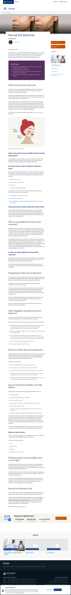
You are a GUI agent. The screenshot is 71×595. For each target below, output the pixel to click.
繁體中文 (13, 579)
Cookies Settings (49, 589)
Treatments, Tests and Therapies (21, 566)
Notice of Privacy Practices (53, 582)
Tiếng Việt (10, 580)
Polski (28, 582)
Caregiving (43, 566)
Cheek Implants (54, 68)
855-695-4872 (31, 519)
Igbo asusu (24, 580)
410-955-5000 (19, 519)
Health (11, 8)
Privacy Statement (64, 582)
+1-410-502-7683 (44, 519)
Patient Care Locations (63, 581)
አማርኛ (9, 579)
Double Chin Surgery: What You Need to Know (57, 75)
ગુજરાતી (4, 584)
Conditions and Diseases (8, 566)
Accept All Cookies (57, 589)
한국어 (8, 582)
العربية (19, 582)
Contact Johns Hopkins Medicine (61, 579)
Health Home (8, 12)
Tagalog (23, 579)
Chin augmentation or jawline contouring (19, 201)
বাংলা (35, 580)
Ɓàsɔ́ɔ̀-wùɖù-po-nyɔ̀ (17, 580)
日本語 (4, 582)
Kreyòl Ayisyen (14, 582)
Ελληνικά (33, 582)
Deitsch (24, 584)
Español (4, 579)
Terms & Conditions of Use (50, 584)
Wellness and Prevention (34, 566)
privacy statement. (20, 592)
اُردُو (14, 584)
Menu (16, 2)
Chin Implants (54, 71)
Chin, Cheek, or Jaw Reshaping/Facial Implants (56, 65)
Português (33, 579)
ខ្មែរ (27, 584)
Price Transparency (53, 581)
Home (4, 12)
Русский (27, 579)
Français (18, 579)
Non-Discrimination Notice (62, 584)
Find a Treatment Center (57, 47)
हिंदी (20, 584)
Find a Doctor (57, 42)
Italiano (4, 580)
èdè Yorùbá (30, 580)
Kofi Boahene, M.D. (17, 42)
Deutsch (24, 582)
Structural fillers (13, 195)
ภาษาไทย (9, 584)
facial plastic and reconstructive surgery (24, 55)
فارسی (17, 584)
